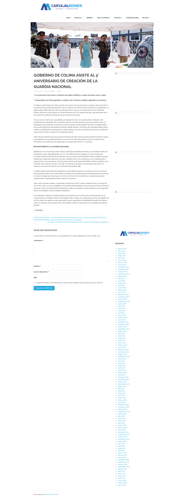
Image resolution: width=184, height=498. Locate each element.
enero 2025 (122, 292)
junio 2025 (121, 281)
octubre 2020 (122, 409)
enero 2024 (122, 320)
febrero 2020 (122, 427)
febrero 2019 (122, 455)
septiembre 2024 (124, 301)
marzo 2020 (122, 425)
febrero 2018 (122, 482)
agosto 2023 (122, 331)
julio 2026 (121, 251)
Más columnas (103, 18)
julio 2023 (121, 333)
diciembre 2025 (123, 267)
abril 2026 (121, 258)
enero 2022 (122, 375)
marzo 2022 (122, 370)
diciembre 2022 (123, 349)
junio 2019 (121, 446)
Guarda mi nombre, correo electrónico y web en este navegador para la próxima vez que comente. (69, 282)
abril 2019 (121, 450)
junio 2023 (121, 336)
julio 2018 (121, 471)
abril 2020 (121, 423)
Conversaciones (132, 18)
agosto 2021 (122, 386)
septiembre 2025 (124, 274)
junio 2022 (121, 363)
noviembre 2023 (123, 324)
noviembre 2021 (123, 379)
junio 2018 (121, 473)
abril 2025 (121, 285)
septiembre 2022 (124, 356)
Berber (89, 18)
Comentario (39, 240)
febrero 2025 (122, 290)
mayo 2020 (122, 421)
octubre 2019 (122, 437)
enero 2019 (122, 457)
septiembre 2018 (124, 466)
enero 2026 (122, 265)
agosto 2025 (122, 276)
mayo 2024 (122, 310)
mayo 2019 (122, 448)
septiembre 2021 (124, 384)
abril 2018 (121, 478)
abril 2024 (121, 313)
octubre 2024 (122, 299)
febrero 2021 (122, 400)
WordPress (48, 494)
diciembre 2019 (123, 432)
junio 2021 (121, 391)
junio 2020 (121, 418)
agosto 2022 (122, 359)
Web (35, 277)
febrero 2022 (122, 372)
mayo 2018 (122, 476)
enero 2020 (122, 430)
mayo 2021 (122, 393)
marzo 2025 (122, 288)
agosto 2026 (122, 249)
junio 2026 (121, 253)
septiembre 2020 (124, 411)
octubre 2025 (122, 271)
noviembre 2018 (123, 462)
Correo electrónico (41, 272)
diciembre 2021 (123, 377)
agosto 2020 (122, 414)
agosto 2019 (122, 441)
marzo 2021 (122, 398)
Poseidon (55, 494)
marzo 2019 (122, 453)
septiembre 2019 (124, 439)
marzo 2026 (122, 260)
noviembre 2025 (123, 269)
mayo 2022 (122, 365)
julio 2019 (121, 443)
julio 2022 (121, 361)
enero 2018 (122, 485)
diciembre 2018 (123, 460)
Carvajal (77, 18)
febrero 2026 (122, 262)
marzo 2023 (122, 343)
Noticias (117, 18)
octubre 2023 (122, 327)
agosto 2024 (122, 304)
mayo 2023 (122, 338)
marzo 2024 (122, 315)
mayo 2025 (122, 283)
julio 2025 (121, 278)
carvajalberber (49, 91)
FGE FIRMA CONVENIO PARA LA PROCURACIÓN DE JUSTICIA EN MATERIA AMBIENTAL (77, 222)
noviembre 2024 (123, 297)
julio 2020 (121, 416)
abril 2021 (121, 395)
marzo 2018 (122, 480)
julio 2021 (121, 388)
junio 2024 (121, 308)
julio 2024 (121, 306)
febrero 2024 (122, 317)
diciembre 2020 (123, 404)
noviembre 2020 (123, 407)
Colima (59, 91)
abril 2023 (121, 340)
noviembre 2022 (123, 352)
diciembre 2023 (123, 322)
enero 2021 (122, 402)
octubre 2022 (122, 354)
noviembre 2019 (123, 434)
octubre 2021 (122, 382)
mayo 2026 (122, 255)
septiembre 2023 (124, 329)
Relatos (145, 18)
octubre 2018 (122, 464)
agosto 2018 (122, 469)
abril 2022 (121, 368)
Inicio (68, 18)
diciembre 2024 (123, 294)
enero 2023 (122, 347)
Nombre (37, 266)
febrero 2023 (122, 345)
